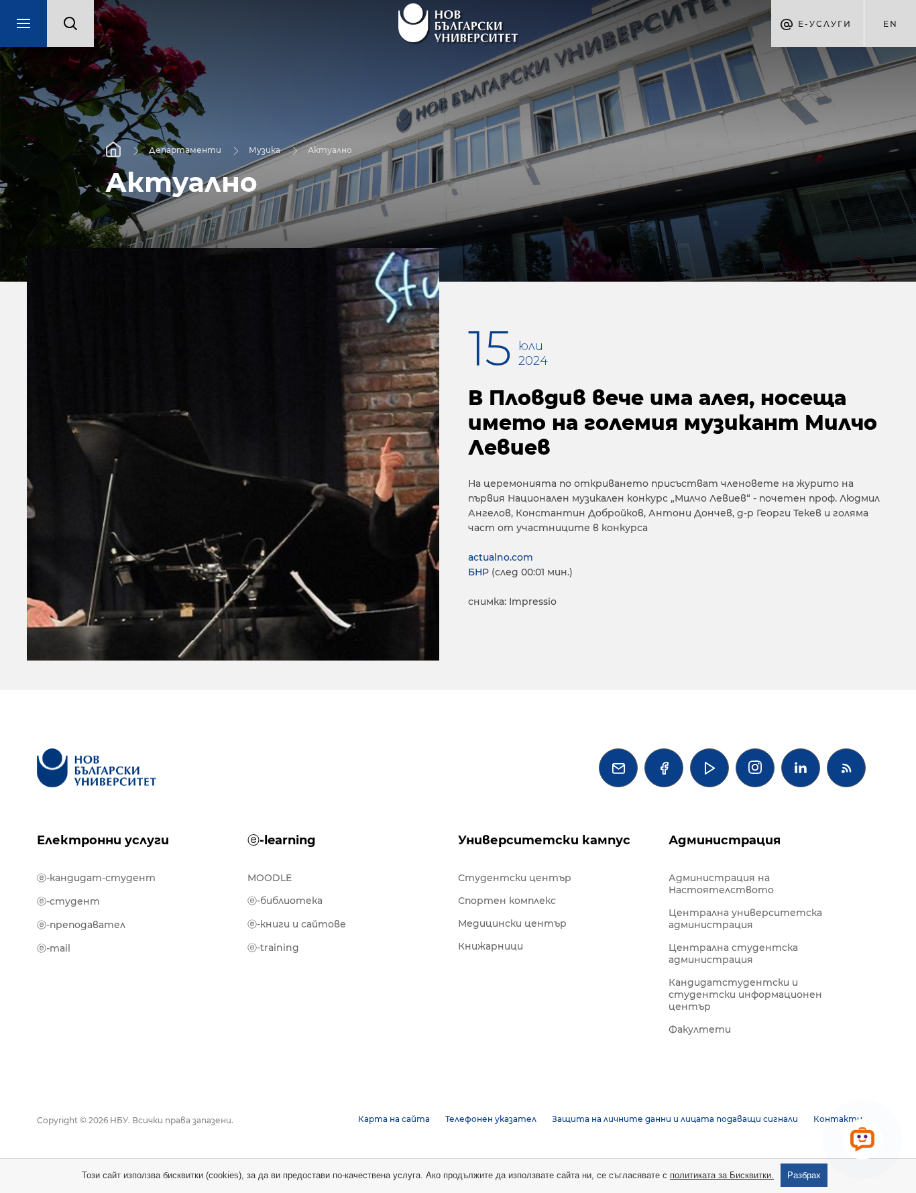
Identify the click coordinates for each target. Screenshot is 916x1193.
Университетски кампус (544, 840)
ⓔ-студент (68, 901)
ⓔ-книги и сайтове (296, 924)
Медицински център (512, 923)
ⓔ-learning (281, 840)
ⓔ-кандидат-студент (96, 878)
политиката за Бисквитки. (722, 1175)
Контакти (837, 1119)
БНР (478, 572)
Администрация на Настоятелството (721, 884)
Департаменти (185, 149)
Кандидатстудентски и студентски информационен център (745, 994)
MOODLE (269, 878)
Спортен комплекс (507, 901)
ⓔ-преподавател (81, 925)
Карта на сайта (394, 1119)
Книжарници (490, 946)
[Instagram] (755, 767)
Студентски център (514, 878)
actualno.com (500, 557)
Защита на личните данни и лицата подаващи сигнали (675, 1119)
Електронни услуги (103, 840)
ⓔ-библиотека (285, 901)
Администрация (725, 840)
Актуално (330, 149)
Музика (264, 149)
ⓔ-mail (53, 948)
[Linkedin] (800, 767)
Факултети (700, 1029)
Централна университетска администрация (745, 919)
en (890, 24)
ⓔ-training (273, 948)
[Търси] (70, 23)
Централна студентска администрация (733, 954)
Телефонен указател (490, 1119)
